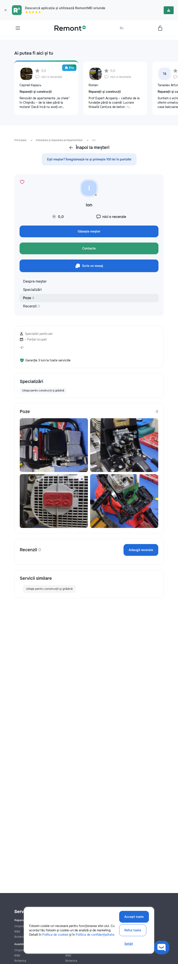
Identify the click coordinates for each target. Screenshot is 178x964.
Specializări (32, 289)
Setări (128, 944)
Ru (122, 28)
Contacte (89, 248)
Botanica (20, 960)
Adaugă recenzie (141, 550)
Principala (20, 140)
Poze (28, 298)
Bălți (17, 955)
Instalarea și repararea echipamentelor (59, 140)
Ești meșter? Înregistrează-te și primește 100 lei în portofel (89, 159)
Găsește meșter (89, 231)
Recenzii (31, 306)
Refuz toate (132, 930)
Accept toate (134, 917)
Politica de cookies (55, 935)
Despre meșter (35, 281)
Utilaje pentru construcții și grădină (49, 589)
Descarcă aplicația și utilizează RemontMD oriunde (65, 8)
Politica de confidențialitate (95, 935)
